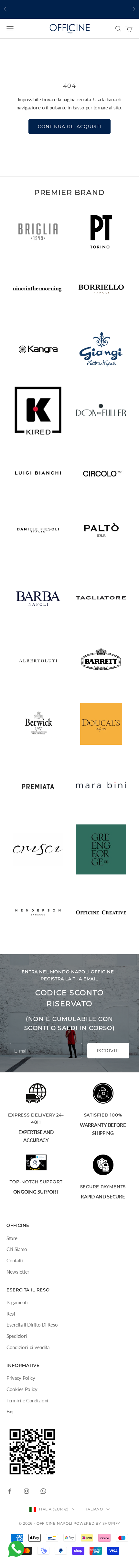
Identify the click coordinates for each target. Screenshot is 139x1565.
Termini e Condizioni (27, 1400)
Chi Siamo (16, 1249)
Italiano (93, 1509)
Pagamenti (16, 1302)
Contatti (14, 1260)
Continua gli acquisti (70, 126)
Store (11, 1238)
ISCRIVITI (108, 1051)
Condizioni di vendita (27, 1347)
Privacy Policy (20, 1378)
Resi (10, 1314)
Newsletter (17, 1272)
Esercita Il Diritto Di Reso (32, 1325)
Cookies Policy (21, 1389)
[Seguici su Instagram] (26, 1491)
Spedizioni (16, 1336)
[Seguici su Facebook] (9, 1491)
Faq (9, 1411)
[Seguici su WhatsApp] (43, 1491)
